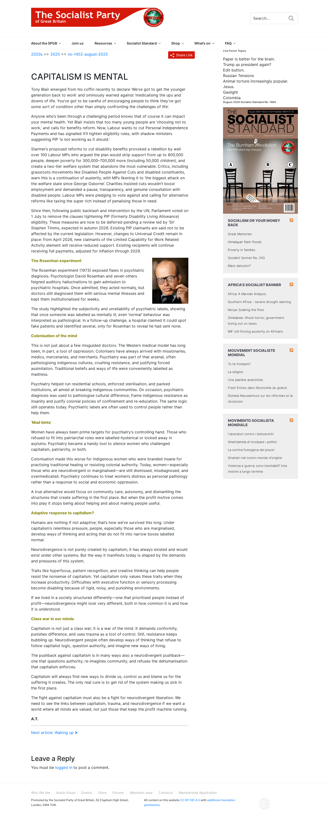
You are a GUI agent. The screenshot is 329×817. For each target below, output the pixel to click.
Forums (118, 793)
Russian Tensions (238, 75)
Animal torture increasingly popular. (255, 81)
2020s (37, 54)
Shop (175, 43)
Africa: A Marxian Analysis (247, 294)
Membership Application (198, 793)
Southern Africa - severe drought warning (259, 302)
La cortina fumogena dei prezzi (251, 450)
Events (86, 793)
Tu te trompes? (239, 364)
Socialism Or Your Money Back (254, 222)
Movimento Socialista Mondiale (251, 422)
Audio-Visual (65, 793)
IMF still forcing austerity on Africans (255, 331)
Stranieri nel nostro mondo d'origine (255, 458)
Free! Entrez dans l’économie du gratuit (257, 388)
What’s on (202, 43)
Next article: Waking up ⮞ (54, 732)
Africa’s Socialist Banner (254, 285)
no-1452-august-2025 (88, 54)
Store (102, 793)
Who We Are (40, 793)
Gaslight (230, 92)
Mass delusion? (239, 266)
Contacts (165, 793)
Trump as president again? (247, 64)
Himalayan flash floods (245, 242)
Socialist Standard (142, 43)
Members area (141, 793)
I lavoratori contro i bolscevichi (251, 434)
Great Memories (240, 234)
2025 (55, 54)
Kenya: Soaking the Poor (246, 310)
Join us (78, 43)
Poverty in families (241, 250)
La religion (235, 372)
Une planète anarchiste (245, 380)
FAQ (228, 43)
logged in (63, 767)
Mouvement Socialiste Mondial (251, 352)
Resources (103, 43)
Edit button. (233, 70)
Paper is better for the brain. (249, 59)
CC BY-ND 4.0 (190, 800)
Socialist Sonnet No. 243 (246, 258)
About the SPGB (44, 43)
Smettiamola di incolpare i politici (252, 442)
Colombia (232, 97)
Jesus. (228, 86)
